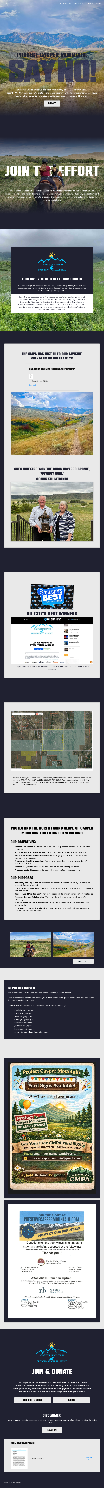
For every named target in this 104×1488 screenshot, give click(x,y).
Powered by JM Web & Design (12, 1482)
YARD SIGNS (79, 3)
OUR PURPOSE (65, 3)
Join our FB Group (32, 1400)
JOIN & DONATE (94, 3)
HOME (5, 3)
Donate (52, 103)
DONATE (71, 1400)
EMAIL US (52, 1430)
